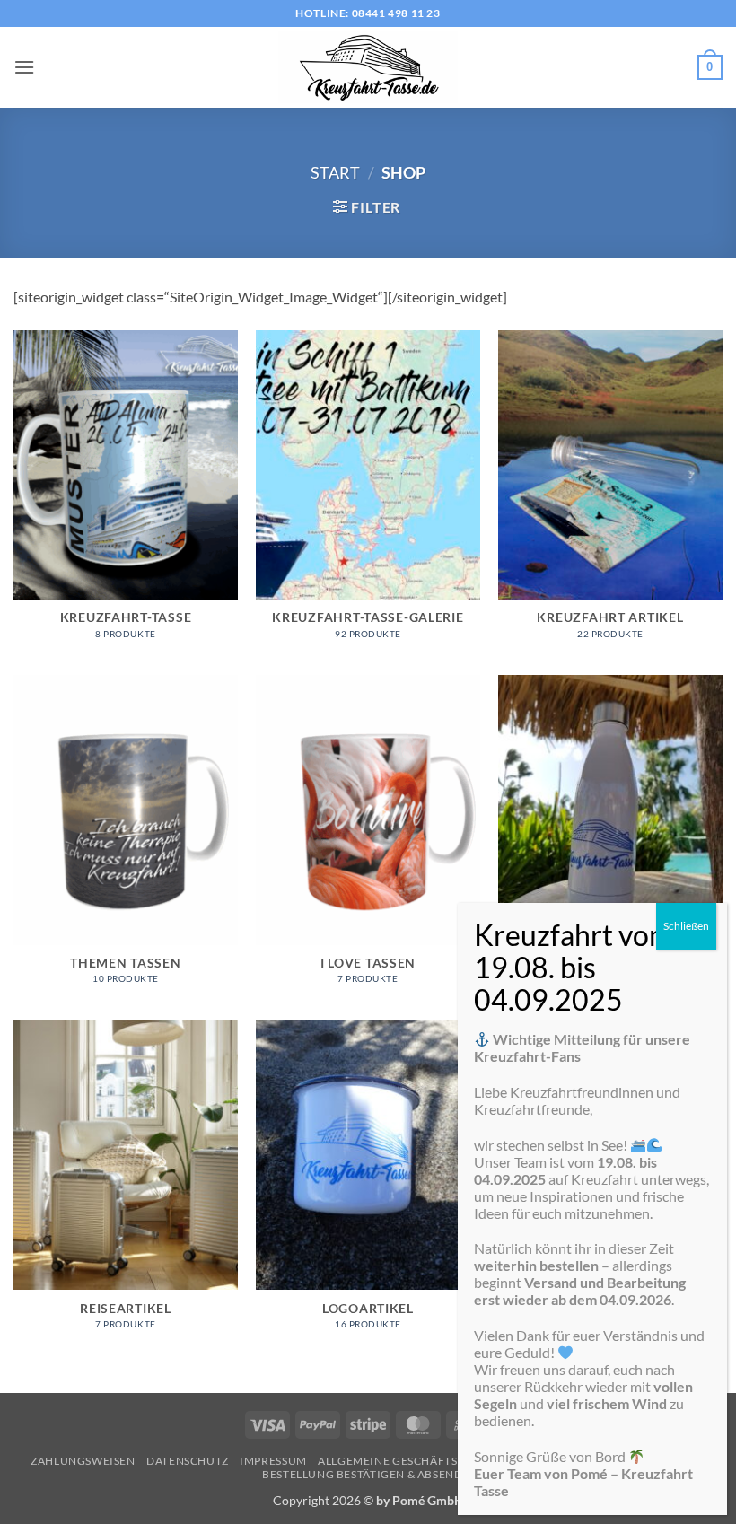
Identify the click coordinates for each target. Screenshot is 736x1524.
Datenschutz (187, 1460)
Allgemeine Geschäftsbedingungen (430, 1460)
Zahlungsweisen (83, 1460)
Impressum (273, 1460)
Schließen (686, 926)
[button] (24, 67)
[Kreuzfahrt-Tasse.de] (368, 67)
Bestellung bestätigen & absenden (370, 1474)
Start (335, 172)
